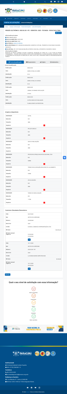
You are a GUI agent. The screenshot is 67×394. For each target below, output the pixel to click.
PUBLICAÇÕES (45, 18)
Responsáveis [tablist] (31, 62)
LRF (40, 18)
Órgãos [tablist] (43, 62)
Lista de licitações (36, 26)
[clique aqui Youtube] (35, 387)
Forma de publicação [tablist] (16, 62)
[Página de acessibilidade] (35, 1)
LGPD (51, 18)
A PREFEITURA (9, 18)
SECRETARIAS (23, 18)
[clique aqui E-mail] (27, 387)
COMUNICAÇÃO (35, 18)
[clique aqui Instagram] (39, 387)
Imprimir (59, 32)
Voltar (8, 274)
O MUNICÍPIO (16, 18)
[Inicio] (5, 18)
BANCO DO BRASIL (18, 43)
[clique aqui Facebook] (31, 387)
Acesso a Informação (15, 26)
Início (6, 26)
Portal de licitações (26, 26)
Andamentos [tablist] (54, 62)
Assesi (27, 392)
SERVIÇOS (29, 18)
